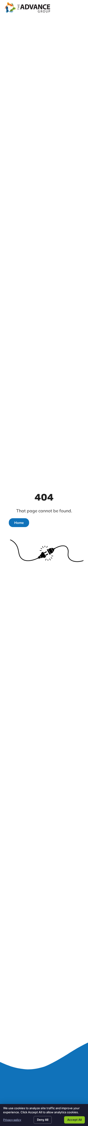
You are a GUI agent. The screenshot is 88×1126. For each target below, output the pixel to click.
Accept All (74, 1119)
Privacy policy (12, 1119)
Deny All (42, 1119)
